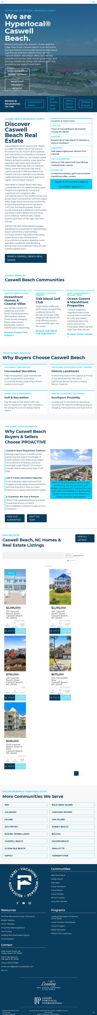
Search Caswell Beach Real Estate (25, 258)
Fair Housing (6, 931)
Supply (9, 855)
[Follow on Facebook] (17, 903)
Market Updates (8, 920)
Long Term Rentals (59, 901)
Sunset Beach (60, 827)
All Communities (58, 898)
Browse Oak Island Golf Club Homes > (46, 332)
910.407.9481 (13, 963)
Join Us (4, 970)
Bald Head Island (62, 805)
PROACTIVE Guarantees (61, 933)
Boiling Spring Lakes (17, 834)
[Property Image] (15, 587)
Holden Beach (60, 841)
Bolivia (56, 834)
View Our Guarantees (14, 518)
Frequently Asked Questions (13, 928)
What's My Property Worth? (17, 85)
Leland (9, 819)
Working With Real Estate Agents (15, 935)
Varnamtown (60, 855)
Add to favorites (21, 630)
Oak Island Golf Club (53, 104)
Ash (7, 805)
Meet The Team (34, 518)
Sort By (68, 555)
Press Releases (7, 939)
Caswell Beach (14, 841)
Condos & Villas (85, 104)
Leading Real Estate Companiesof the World (64, 917)
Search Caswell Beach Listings (17, 73)
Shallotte (58, 848)
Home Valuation (8, 924)
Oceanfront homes (34, 104)
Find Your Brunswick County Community (18, 916)
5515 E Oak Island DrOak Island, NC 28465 (10, 958)
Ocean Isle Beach (15, 848)
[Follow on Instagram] (29, 903)
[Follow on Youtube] (23, 903)
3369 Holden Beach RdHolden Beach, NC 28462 (11, 952)
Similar (10, 631)
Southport (11, 827)
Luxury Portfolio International (63, 922)
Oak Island (58, 819)
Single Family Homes (69, 104)
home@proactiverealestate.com (20, 966)
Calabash (10, 812)
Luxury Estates (57, 894)
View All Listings (82, 538)
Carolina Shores (62, 812)
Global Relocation (58, 930)
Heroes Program (58, 926)
